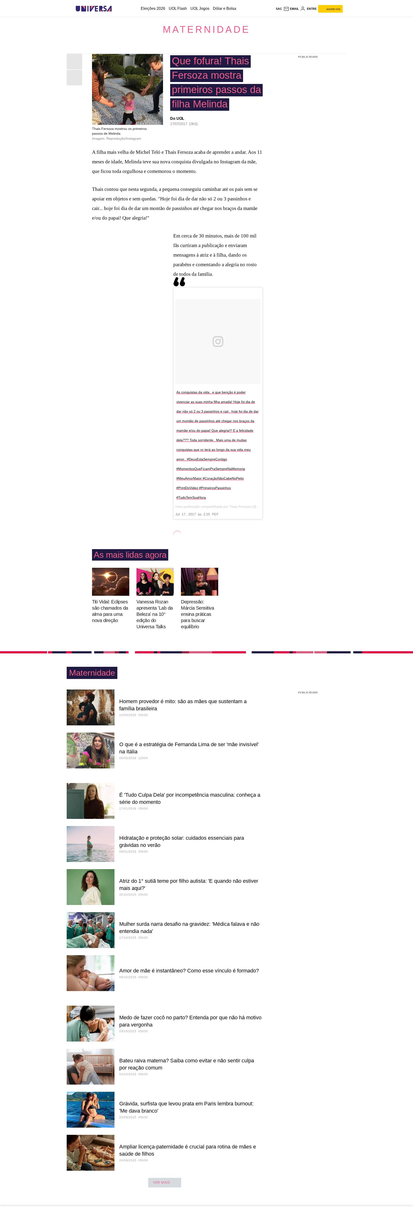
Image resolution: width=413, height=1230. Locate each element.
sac (279, 9)
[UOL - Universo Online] (116, 9)
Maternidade (206, 29)
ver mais (161, 1182)
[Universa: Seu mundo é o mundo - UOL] (94, 9)
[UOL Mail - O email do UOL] (291, 9)
